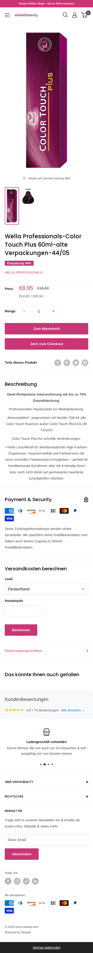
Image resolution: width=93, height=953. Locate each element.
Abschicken (21, 854)
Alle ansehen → (73, 710)
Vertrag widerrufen (47, 947)
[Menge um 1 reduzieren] (24, 311)
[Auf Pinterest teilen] (66, 362)
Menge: (10, 311)
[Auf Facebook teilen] (57, 362)
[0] (84, 15)
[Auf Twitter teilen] (75, 362)
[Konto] (74, 15)
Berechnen (21, 630)
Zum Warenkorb (46, 329)
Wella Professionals (23, 272)
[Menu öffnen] (7, 15)
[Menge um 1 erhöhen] (53, 311)
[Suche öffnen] (65, 15)
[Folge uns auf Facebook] (8, 881)
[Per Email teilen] (85, 362)
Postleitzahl (14, 601)
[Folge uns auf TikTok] (26, 881)
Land (8, 579)
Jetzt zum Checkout (46, 344)
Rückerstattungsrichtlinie (23, 651)
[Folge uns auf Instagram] (17, 881)
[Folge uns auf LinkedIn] (35, 881)
